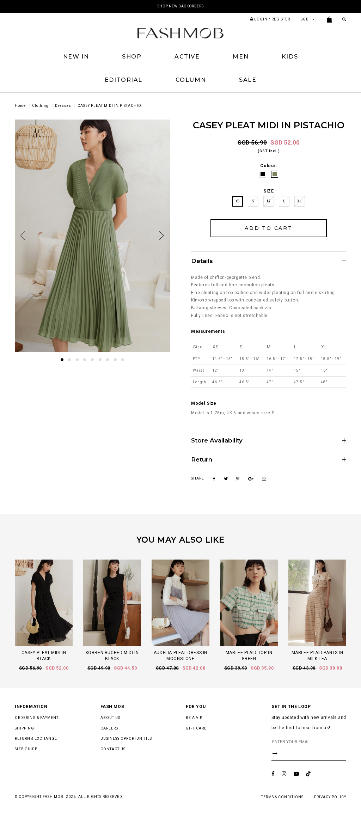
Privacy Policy (330, 797)
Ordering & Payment (37, 718)
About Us (110, 718)
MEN (241, 56)
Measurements (208, 331)
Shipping (24, 728)
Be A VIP (194, 718)
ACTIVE (187, 56)
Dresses (63, 106)
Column (191, 80)
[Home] (180, 32)
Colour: (268, 165)
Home (20, 106)
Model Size (203, 403)
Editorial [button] (123, 80)
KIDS (290, 56)
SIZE (268, 191)
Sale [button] (247, 80)
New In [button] (76, 56)
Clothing (40, 106)
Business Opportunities (126, 738)
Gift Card (196, 728)
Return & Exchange (36, 738)
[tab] (268, 260)
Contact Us (113, 749)
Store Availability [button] (217, 441)
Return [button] (201, 460)
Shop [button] (131, 56)
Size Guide (26, 749)
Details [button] (202, 261)
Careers (109, 728)
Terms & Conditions (282, 797)
